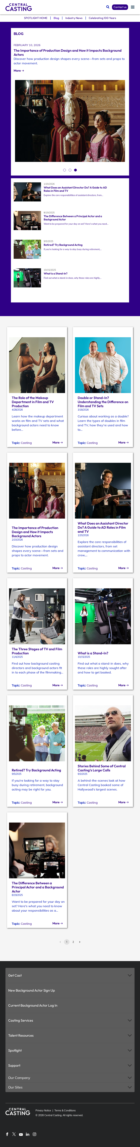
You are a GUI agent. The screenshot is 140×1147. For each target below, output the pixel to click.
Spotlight (15, 1050)
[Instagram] (34, 1134)
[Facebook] (7, 1134)
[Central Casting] (18, 7)
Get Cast (15, 975)
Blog (56, 18)
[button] (70, 975)
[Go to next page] (79, 942)
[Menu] (132, 7)
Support (14, 1065)
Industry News (73, 18)
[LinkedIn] (27, 1134)
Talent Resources (21, 1035)
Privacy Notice (43, 1110)
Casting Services (20, 1020)
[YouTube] (20, 1134)
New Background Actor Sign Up (31, 990)
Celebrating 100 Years (102, 18)
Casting (26, 443)
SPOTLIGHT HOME (35, 18)
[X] (14, 1134)
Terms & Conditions (65, 1110)
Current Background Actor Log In (32, 1005)
